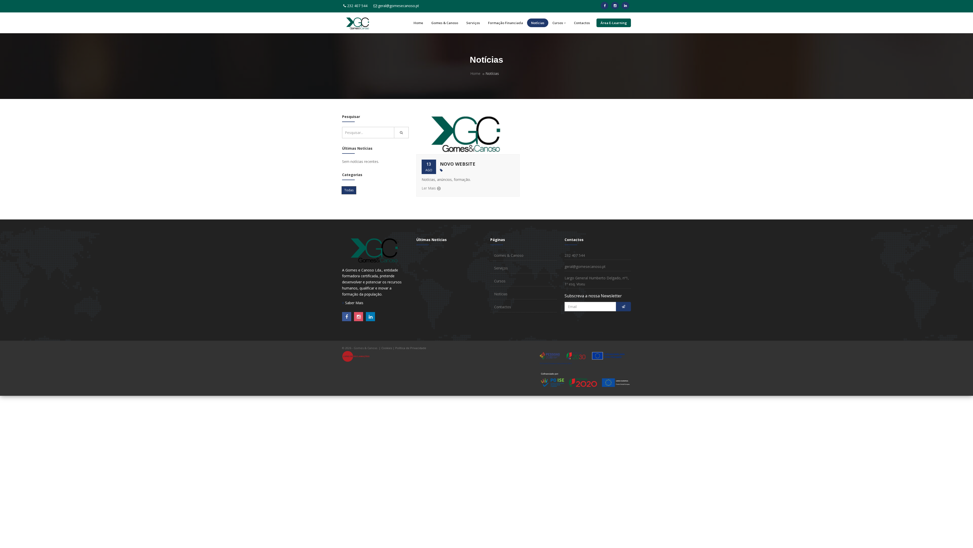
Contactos (582, 23)
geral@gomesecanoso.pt (398, 5)
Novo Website (457, 164)
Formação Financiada (505, 23)
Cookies (386, 348)
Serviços (473, 23)
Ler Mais (429, 188)
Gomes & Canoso (444, 23)
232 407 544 (357, 5)
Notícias (537, 23)
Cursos (557, 23)
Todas (348, 190)
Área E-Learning (614, 23)
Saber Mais (353, 302)
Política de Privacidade (410, 348)
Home (418, 23)
